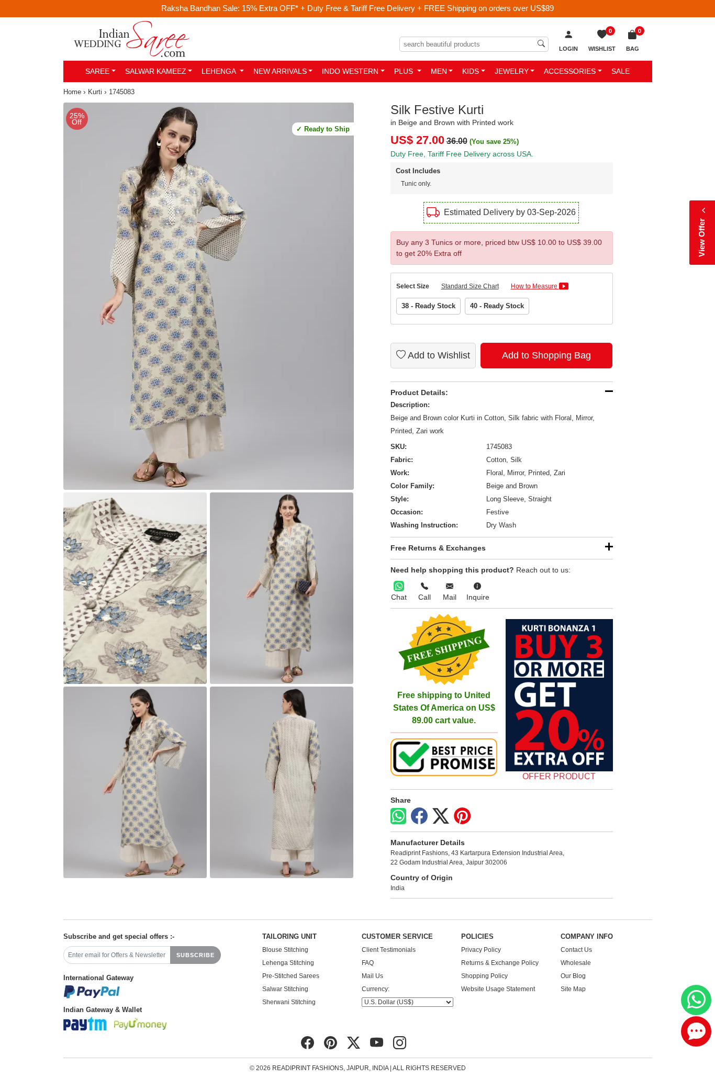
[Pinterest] (462, 816)
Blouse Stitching (285, 949)
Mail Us (372, 976)
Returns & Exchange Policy (500, 963)
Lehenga (220, 71)
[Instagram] (399, 1043)
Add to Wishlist (438, 355)
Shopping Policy (484, 976)
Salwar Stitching (285, 989)
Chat (399, 597)
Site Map (573, 989)
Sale (620, 71)
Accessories (570, 71)
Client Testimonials (389, 949)
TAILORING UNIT (289, 936)
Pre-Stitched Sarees (290, 976)
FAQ (368, 963)
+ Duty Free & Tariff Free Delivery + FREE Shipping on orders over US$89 (427, 8)
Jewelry (512, 71)
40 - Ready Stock (497, 306)
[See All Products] (559, 695)
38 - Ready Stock (428, 306)
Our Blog (573, 976)
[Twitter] (440, 816)
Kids (470, 71)
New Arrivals (280, 71)
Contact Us (576, 949)
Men (439, 71)
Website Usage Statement (498, 989)
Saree (97, 71)
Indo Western (350, 71)
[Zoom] (208, 296)
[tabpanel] (208, 296)
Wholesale (576, 963)
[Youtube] (376, 1043)
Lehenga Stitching (288, 963)
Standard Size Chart (470, 286)
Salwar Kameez (155, 71)
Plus (404, 71)
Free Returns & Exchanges (438, 548)
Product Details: (419, 392)
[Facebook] (419, 816)
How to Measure (535, 286)
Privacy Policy (481, 949)
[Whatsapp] (398, 816)
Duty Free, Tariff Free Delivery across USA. (461, 154)
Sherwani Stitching (289, 1002)
